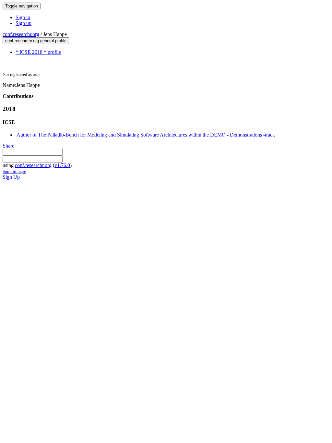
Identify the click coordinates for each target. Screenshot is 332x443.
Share (8, 146)
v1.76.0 (62, 165)
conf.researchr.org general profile (35, 40)
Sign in (23, 17)
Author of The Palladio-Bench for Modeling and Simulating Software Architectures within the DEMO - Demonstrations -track (146, 135)
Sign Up (11, 177)
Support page (14, 171)
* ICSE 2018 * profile (38, 52)
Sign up (23, 23)
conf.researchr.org (21, 34)
